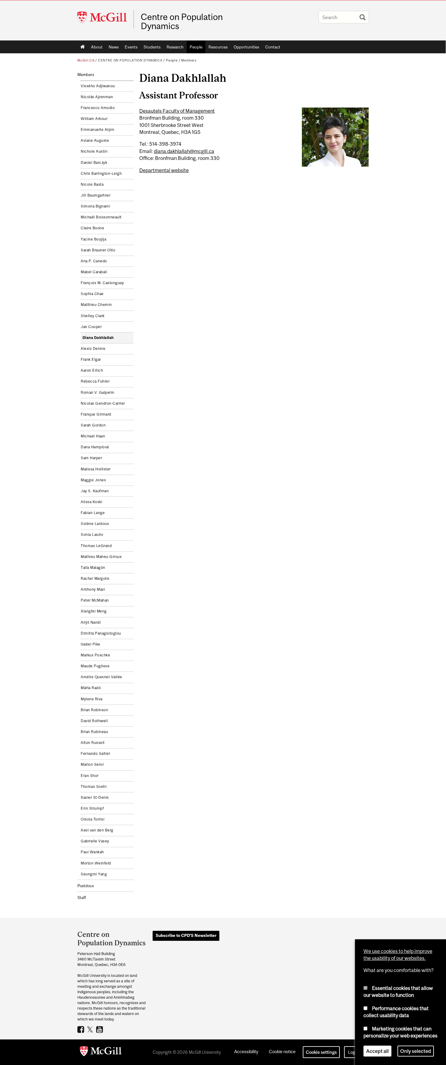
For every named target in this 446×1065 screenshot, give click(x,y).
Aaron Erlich (92, 370)
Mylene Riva (92, 699)
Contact (272, 47)
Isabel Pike (90, 644)
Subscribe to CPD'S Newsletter (186, 935)
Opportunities (246, 47)
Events (131, 47)
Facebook (81, 1029)
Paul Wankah (92, 852)
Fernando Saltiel (95, 753)
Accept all (377, 1051)
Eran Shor (90, 776)
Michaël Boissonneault (101, 217)
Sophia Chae (92, 294)
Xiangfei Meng (94, 611)
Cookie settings (321, 1052)
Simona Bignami (95, 206)
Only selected (415, 1051)
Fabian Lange (93, 513)
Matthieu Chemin (96, 305)
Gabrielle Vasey (95, 841)
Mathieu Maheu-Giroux (101, 557)
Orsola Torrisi (92, 819)
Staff (81, 897)
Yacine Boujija (93, 239)
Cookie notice (282, 1051)
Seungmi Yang (94, 874)
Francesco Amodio (98, 108)
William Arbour (94, 119)
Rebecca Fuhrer (95, 381)
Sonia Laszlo (92, 534)
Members (189, 60)
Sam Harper (91, 458)
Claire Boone (92, 228)
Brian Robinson (94, 710)
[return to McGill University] (100, 1052)
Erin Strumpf (92, 808)
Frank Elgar (91, 359)
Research (175, 47)
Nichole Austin (94, 151)
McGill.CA (85, 60)
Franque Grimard (96, 414)
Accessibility (246, 1051)
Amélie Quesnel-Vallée (101, 677)
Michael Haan (93, 436)
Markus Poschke (95, 655)
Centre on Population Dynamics (182, 21)
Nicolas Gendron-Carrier (103, 403)
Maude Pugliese (95, 666)
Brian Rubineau (94, 732)
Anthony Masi (93, 589)
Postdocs (85, 886)
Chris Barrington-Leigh (101, 173)
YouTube (100, 1029)
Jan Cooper (91, 327)
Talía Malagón (93, 568)
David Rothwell (94, 721)
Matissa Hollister (96, 469)
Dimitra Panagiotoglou (101, 633)
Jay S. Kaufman (95, 491)
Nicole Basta (92, 184)
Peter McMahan (95, 600)
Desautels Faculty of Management (177, 111)
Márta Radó (91, 688)
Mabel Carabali (94, 272)
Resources (218, 47)
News (114, 47)
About (97, 47)
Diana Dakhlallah (98, 338)
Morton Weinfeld (96, 863)
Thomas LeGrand (96, 546)
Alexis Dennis (93, 349)
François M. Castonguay (102, 283)
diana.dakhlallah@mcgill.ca (184, 151)
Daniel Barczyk (94, 163)
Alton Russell (93, 743)
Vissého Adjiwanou (98, 86)
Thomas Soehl (93, 787)
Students (152, 47)
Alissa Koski (91, 502)
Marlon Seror (92, 764)
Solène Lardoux (95, 524)
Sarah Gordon (93, 425)
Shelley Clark (93, 316)
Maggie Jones (93, 480)
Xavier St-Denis (95, 797)
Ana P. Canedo (94, 261)
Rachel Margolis (95, 578)
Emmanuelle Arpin (97, 130)
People (196, 47)
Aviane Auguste (95, 140)
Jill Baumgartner (95, 195)
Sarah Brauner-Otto (98, 250)
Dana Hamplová (95, 447)
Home (82, 47)
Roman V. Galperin (97, 392)
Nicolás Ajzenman (97, 97)
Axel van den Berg (97, 830)
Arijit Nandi (91, 622)
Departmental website (164, 170)
